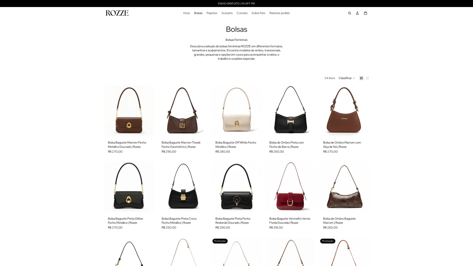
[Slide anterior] (109, 111)
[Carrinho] (365, 13)
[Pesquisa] (350, 13)
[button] (347, 78)
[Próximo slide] (148, 111)
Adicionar (205, 130)
